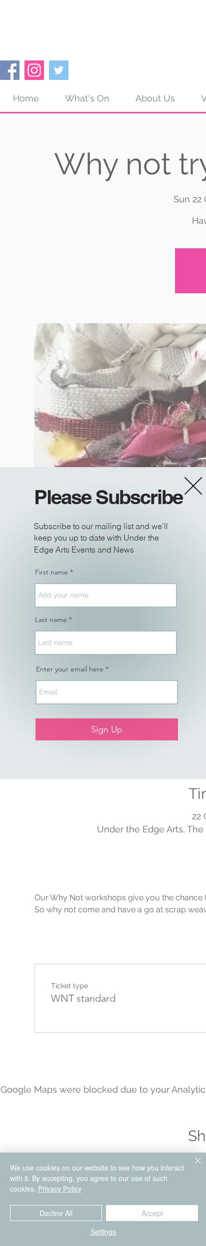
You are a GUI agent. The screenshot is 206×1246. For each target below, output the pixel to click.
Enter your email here (70, 668)
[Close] (192, 1167)
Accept (152, 1213)
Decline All (56, 1213)
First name (51, 572)
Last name (51, 619)
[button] (193, 486)
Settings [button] (103, 1232)
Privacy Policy (60, 1189)
